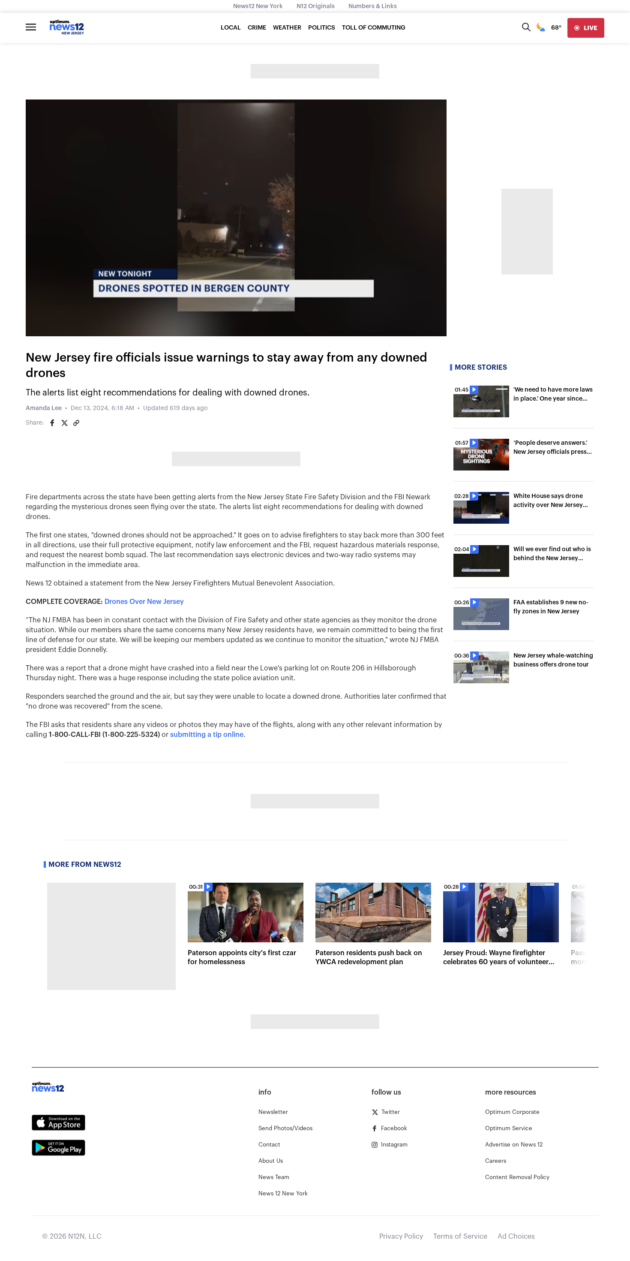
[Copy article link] (76, 422)
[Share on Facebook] (52, 422)
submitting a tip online (206, 734)
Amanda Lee (44, 408)
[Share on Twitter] (64, 422)
